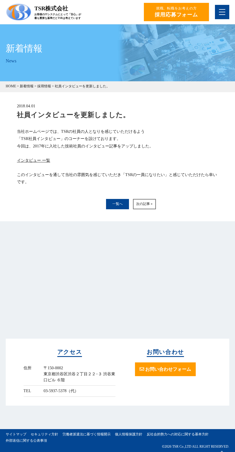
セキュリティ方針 (44, 434)
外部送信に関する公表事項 (26, 441)
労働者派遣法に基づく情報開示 (86, 434)
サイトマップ (16, 434)
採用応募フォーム (176, 14)
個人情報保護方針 (128, 434)
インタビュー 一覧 (33, 160)
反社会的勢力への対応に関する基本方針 (178, 434)
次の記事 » (144, 204)
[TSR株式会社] (19, 18)
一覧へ (117, 204)
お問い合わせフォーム (167, 369)
